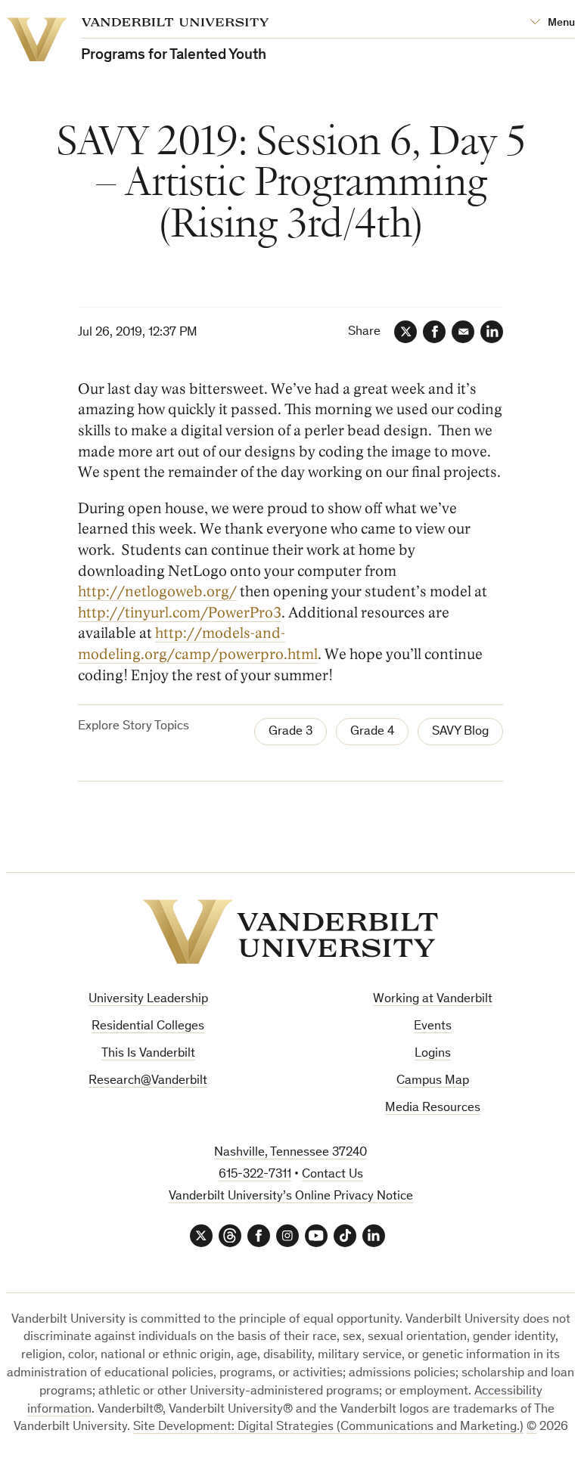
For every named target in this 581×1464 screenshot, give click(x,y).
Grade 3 (290, 732)
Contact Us (332, 1174)
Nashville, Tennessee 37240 (290, 1153)
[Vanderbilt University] (290, 931)
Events (433, 1026)
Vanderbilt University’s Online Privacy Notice (291, 1196)
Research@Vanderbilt (148, 1081)
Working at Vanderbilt (432, 999)
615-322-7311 (255, 1174)
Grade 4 (372, 732)
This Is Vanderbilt (148, 1054)
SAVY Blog (460, 732)
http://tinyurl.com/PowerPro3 (179, 613)
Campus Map (432, 1081)
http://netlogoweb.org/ (157, 592)
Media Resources (432, 1108)
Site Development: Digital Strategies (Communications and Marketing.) (328, 1427)
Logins (433, 1054)
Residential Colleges (148, 1026)
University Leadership (148, 999)
